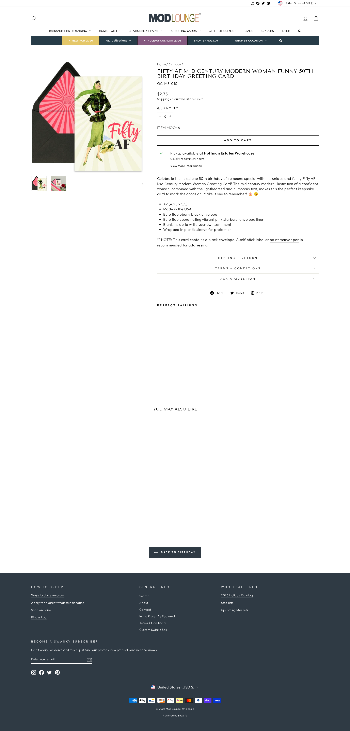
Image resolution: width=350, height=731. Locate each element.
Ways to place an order (47, 595)
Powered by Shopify (175, 715)
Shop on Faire (41, 610)
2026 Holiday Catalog (237, 595)
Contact (145, 610)
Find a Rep (39, 617)
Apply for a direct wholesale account (57, 603)
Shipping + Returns (238, 258)
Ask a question (238, 278)
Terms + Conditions (238, 268)
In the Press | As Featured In (158, 616)
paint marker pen (284, 239)
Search (144, 596)
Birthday (175, 64)
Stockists (227, 603)
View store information (186, 166)
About (143, 603)
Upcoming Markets (234, 610)
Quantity (168, 108)
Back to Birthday (178, 552)
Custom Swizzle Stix (153, 630)
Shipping (163, 99)
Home (161, 64)
